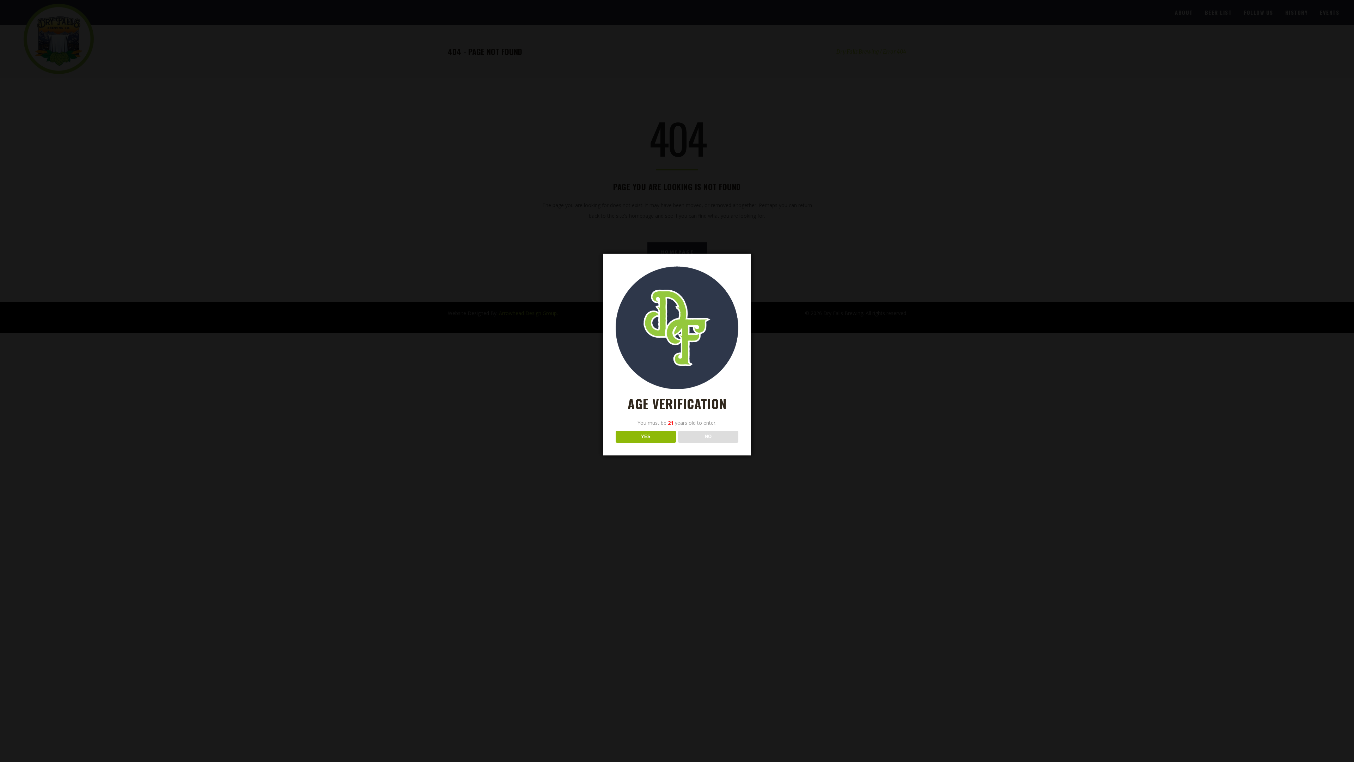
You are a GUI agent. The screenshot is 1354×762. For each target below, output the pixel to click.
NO (708, 436)
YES (646, 436)
